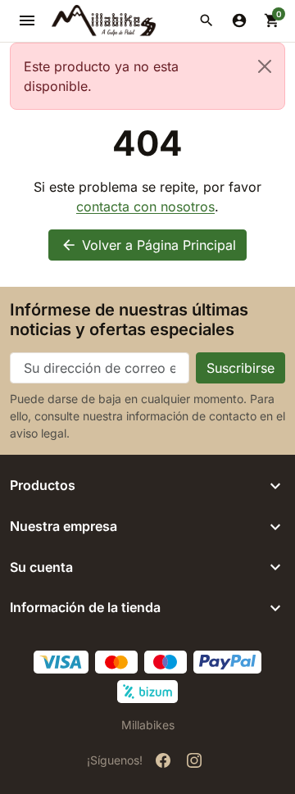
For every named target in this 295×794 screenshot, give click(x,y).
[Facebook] (163, 760)
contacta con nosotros (145, 206)
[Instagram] (194, 760)
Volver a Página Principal (148, 245)
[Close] (264, 66)
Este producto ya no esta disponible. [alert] (101, 76)
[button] (206, 20)
